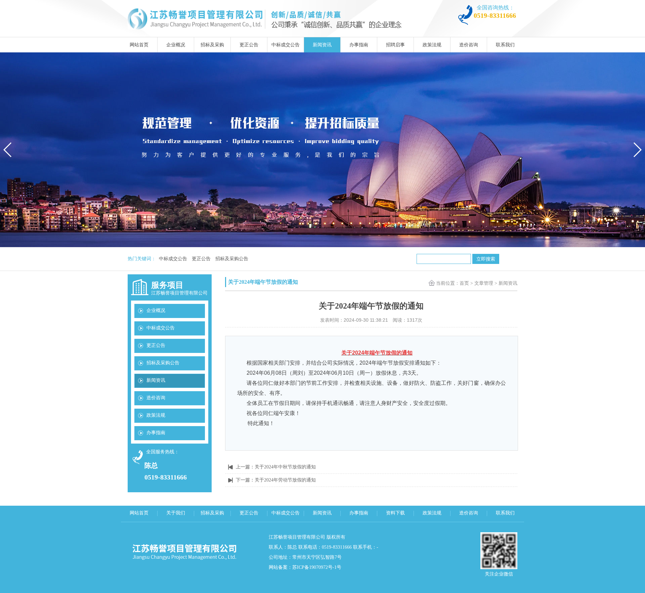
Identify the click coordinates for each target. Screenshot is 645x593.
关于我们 (175, 512)
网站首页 (139, 44)
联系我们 (505, 44)
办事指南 (358, 44)
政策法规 (432, 44)
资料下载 (395, 512)
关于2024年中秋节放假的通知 (285, 466)
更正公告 (249, 44)
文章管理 (483, 283)
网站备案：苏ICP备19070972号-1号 (305, 567)
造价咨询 (468, 44)
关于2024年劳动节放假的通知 (285, 480)
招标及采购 (212, 44)
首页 (464, 283)
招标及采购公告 (231, 258)
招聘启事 (395, 44)
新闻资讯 (322, 44)
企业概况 (175, 44)
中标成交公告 (285, 44)
